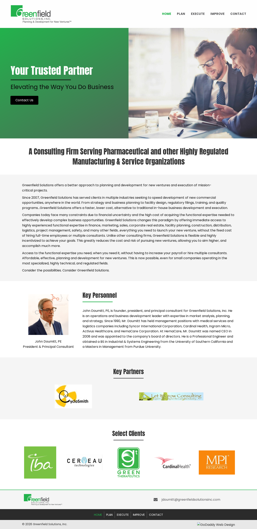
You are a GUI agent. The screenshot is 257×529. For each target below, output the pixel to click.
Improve (217, 14)
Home (166, 14)
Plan (181, 14)
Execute (198, 14)
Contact (238, 14)
